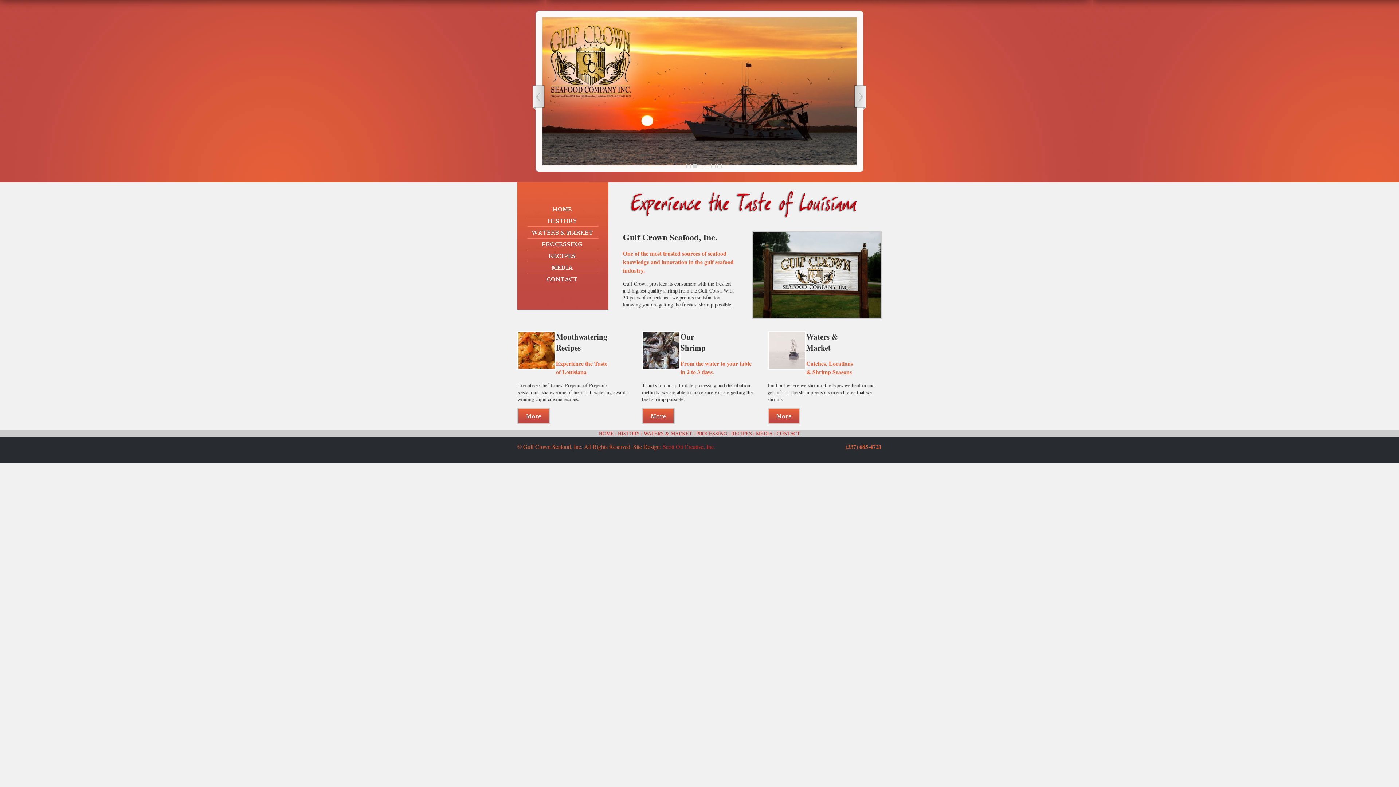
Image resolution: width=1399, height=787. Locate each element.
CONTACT (788, 433)
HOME (606, 433)
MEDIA (764, 433)
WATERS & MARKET (668, 433)
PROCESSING (711, 433)
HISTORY (629, 433)
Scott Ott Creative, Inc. (689, 446)
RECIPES (741, 433)
